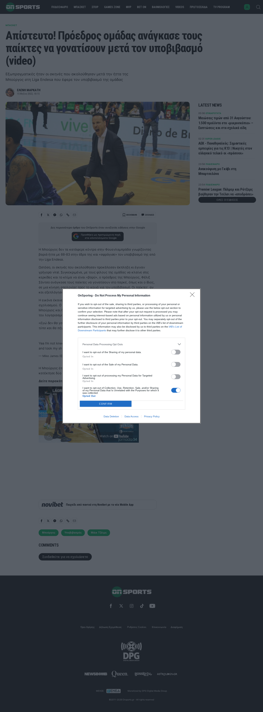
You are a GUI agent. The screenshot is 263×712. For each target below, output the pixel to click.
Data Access (131, 416)
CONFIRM (105, 403)
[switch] (176, 352)
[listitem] (131, 344)
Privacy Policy (152, 416)
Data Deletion (111, 416)
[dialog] (131, 356)
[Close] (193, 295)
